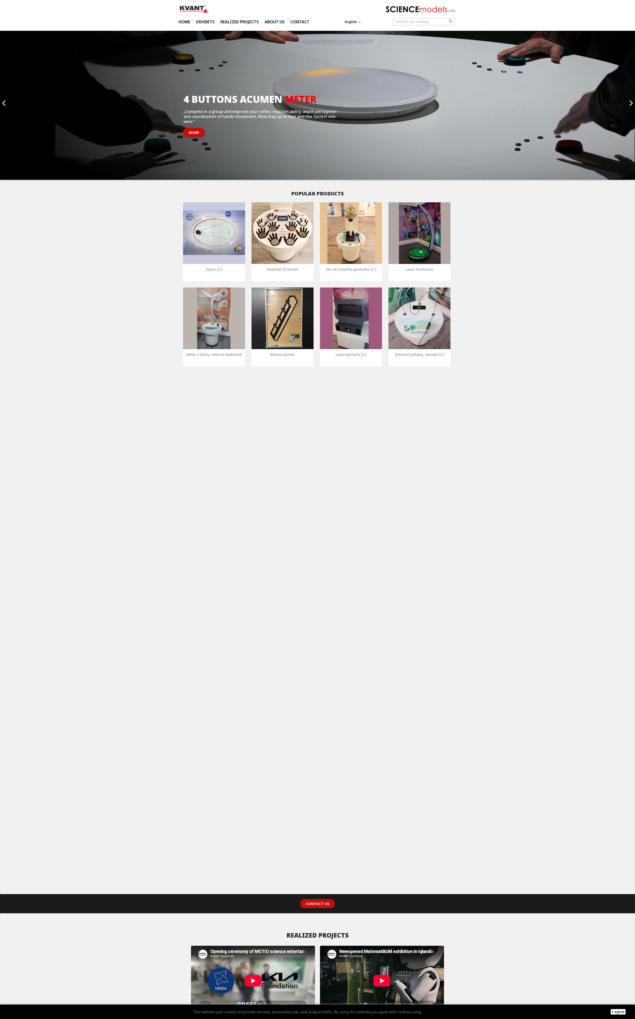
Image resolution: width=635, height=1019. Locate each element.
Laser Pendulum (419, 269)
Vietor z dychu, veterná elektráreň (214, 354)
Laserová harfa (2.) (351, 354)
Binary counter (282, 354)
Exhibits (205, 22)
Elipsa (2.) (214, 269)
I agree (618, 1011)
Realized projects (240, 22)
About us (275, 22)
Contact (300, 22)
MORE (194, 132)
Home (184, 22)
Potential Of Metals (282, 269)
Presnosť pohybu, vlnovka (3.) (419, 354)
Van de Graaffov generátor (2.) (351, 269)
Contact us (317, 903)
